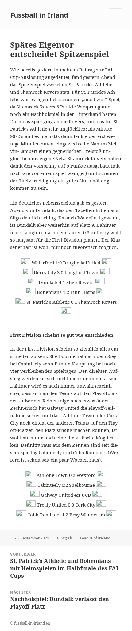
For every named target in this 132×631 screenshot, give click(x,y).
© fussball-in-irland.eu (30, 623)
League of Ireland (95, 538)
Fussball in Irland (39, 14)
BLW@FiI (64, 538)
